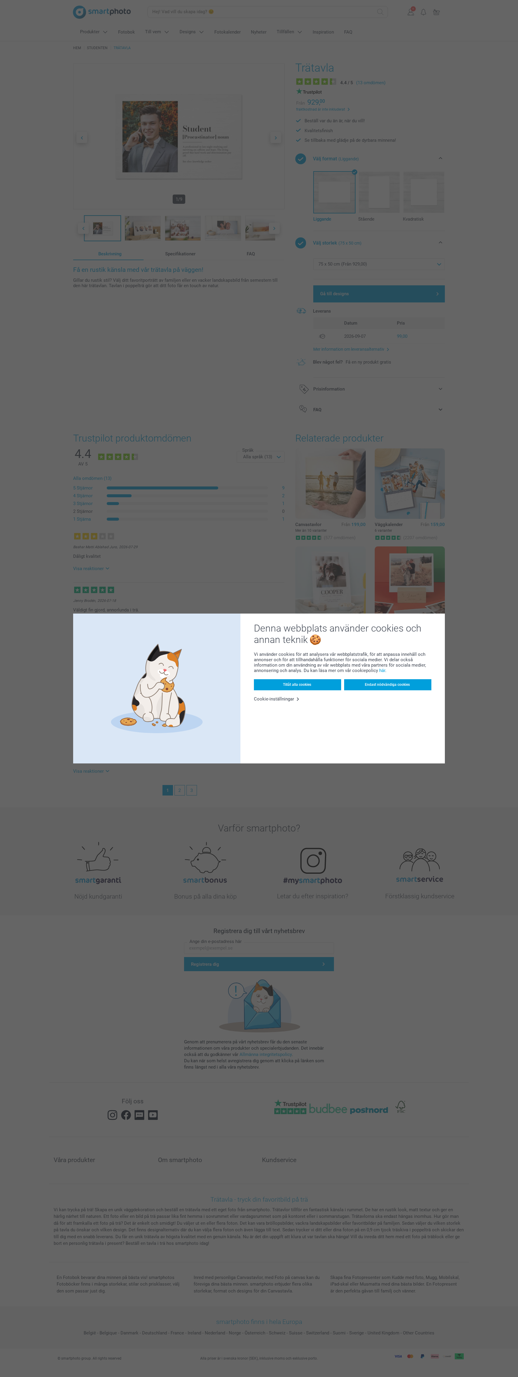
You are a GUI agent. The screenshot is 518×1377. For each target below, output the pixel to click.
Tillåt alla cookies (297, 685)
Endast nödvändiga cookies (387, 685)
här (382, 670)
